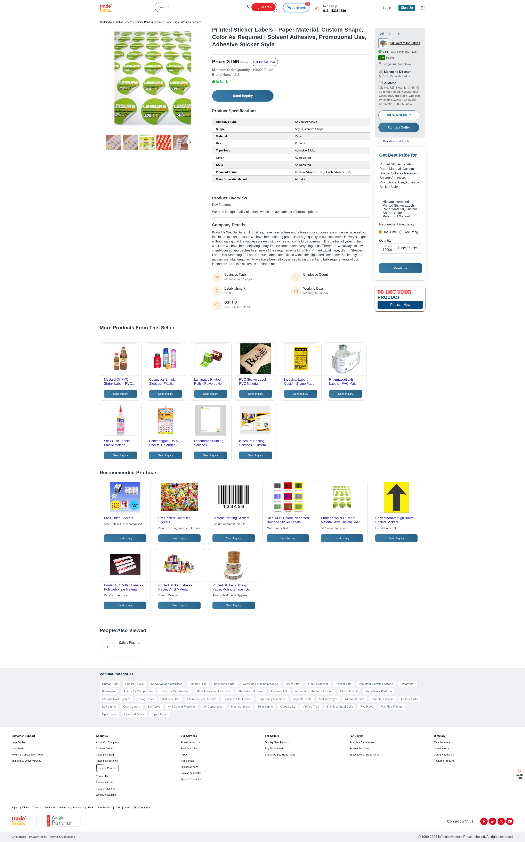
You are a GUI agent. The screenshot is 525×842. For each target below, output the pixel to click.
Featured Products (444, 760)
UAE (90, 807)
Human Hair (110, 683)
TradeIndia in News (107, 760)
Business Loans (189, 767)
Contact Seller (399, 127)
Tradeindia (106, 22)
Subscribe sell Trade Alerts (364, 754)
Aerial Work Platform (378, 691)
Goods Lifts (287, 706)
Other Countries (141, 807)
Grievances (18, 836)
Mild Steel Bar (171, 699)
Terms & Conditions (62, 836)
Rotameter (407, 683)
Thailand (50, 807)
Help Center (18, 742)
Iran (126, 807)
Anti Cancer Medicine (182, 706)
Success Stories (105, 748)
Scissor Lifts (343, 683)
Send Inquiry (243, 96)
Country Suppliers (444, 754)
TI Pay (183, 754)
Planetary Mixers (383, 699)
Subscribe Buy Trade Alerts (280, 754)
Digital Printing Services (149, 22)
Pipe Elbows (160, 714)
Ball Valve (154, 706)
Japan (14, 807)
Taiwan (37, 807)
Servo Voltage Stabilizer (166, 683)
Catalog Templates (190, 773)
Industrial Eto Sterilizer (175, 691)
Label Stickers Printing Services (183, 22)
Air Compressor (213, 706)
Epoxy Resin (146, 699)
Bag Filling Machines (272, 699)
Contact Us (102, 776)
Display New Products (277, 742)
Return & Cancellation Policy (27, 754)
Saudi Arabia (104, 807)
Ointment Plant (354, 699)
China (25, 807)
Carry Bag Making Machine (260, 683)
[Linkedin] (492, 821)
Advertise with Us (190, 742)
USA (118, 807)
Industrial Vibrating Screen (376, 683)
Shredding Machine (251, 691)
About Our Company (107, 742)
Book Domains (188, 748)
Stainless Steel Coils (340, 706)
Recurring (411, 232)
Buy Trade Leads (274, 748)
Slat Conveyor (328, 699)
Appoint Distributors (191, 779)
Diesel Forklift (349, 691)
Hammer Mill (279, 691)
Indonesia (78, 807)
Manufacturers (442, 742)
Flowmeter (109, 691)
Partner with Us (104, 782)
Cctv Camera (131, 706)
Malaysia (64, 807)
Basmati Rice (198, 683)
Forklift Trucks (134, 683)
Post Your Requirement (362, 742)
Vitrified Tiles (311, 706)
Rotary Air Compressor (138, 691)
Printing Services (124, 22)
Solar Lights (265, 706)
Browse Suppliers (359, 748)
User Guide (17, 748)
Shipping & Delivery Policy (26, 760)
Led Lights (109, 706)
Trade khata (187, 760)
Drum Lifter (293, 683)
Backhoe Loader (224, 683)
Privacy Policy (38, 836)
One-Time (389, 232)
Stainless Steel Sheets (201, 699)
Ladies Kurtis (409, 699)
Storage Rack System (116, 699)
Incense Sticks (240, 706)
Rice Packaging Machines (214, 691)
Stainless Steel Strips (237, 699)
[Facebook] (484, 821)
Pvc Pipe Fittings (391, 706)
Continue (400, 268)
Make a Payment (105, 788)
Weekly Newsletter (106, 794)
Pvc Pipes (367, 706)
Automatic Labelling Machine (313, 691)
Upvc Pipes (109, 714)
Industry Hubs (441, 748)
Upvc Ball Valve (134, 714)
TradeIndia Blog (105, 754)
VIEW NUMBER (399, 115)
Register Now (400, 304)
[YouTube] (510, 821)
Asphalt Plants (302, 699)
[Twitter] (501, 821)
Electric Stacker (318, 683)
